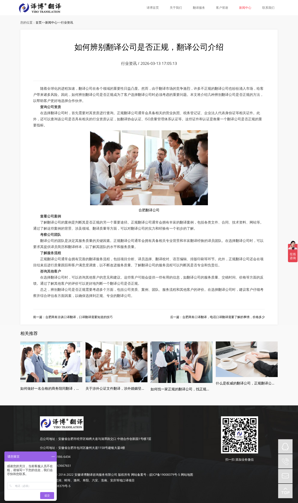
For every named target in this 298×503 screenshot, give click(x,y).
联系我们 (268, 7)
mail (285, 476)
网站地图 (187, 474)
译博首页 (153, 7)
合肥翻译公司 (149, 210)
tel (285, 461)
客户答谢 (222, 7)
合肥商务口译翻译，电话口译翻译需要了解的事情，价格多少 (223, 317)
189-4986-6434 (59, 457)
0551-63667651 (60, 465)
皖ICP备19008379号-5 (164, 474)
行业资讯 (67, 22)
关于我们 (176, 7)
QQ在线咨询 (285, 446)
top (285, 491)
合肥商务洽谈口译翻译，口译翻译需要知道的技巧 (79, 317)
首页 (39, 22)
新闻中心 (245, 7)
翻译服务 (199, 7)
